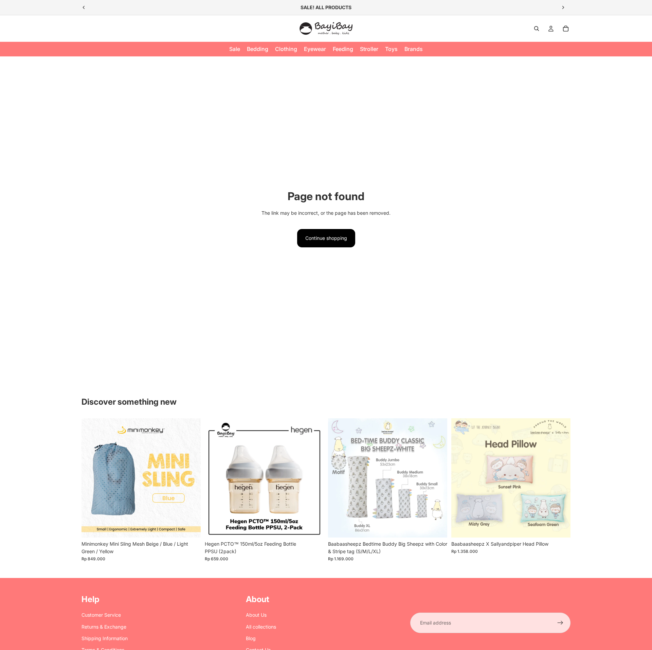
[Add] (313, 527)
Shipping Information (105, 638)
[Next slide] (563, 7)
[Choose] (190, 527)
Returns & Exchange (104, 627)
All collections (261, 627)
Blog (251, 638)
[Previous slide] (83, 7)
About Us (256, 615)
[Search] (536, 28)
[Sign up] (560, 623)
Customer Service (101, 615)
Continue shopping (326, 238)
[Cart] (565, 28)
